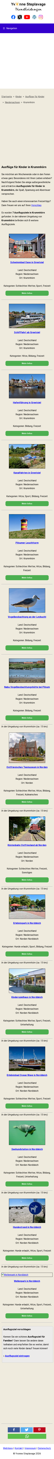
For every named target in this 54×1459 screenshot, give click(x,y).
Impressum (30, 1448)
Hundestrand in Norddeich (27, 1227)
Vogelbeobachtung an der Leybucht (27, 617)
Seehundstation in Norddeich (27, 1149)
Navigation (10, 28)
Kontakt (19, 1448)
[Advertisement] (27, 62)
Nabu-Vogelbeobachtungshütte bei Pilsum (27, 687)
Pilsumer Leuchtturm (27, 542)
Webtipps (8, 1448)
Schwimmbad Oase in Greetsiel (27, 262)
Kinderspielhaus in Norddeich (27, 997)
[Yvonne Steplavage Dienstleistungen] (28, 11)
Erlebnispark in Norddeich (27, 923)
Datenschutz (44, 1448)
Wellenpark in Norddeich (27, 1281)
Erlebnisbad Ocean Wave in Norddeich (27, 1075)
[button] (14, 1429)
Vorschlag (36, 205)
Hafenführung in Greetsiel (27, 402)
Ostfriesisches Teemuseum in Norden (27, 767)
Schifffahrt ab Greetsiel (27, 332)
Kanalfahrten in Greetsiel (27, 472)
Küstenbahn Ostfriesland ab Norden (27, 845)
